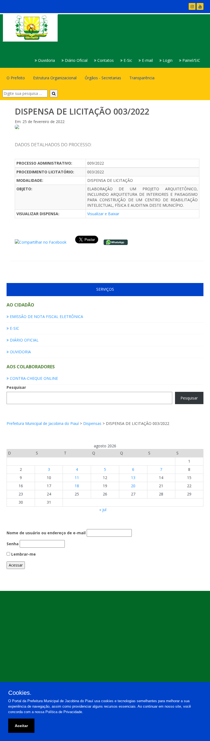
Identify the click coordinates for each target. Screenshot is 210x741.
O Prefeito (16, 77)
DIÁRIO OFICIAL (24, 340)
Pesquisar (16, 387)
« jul (102, 509)
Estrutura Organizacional (55, 77)
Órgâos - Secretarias (103, 77)
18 (77, 485)
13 (133, 477)
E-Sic (127, 60)
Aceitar (21, 726)
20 (133, 485)
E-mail (147, 60)
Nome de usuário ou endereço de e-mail (46, 532)
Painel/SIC (190, 60)
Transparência (141, 77)
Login (167, 60)
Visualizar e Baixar (103, 213)
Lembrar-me (23, 554)
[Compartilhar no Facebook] (40, 241)
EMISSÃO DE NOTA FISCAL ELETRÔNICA (46, 316)
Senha (13, 543)
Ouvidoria (46, 60)
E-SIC (14, 328)
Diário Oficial (76, 60)
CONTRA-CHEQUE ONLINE (33, 378)
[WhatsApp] (116, 241)
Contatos (105, 60)
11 (77, 477)
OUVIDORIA (20, 351)
